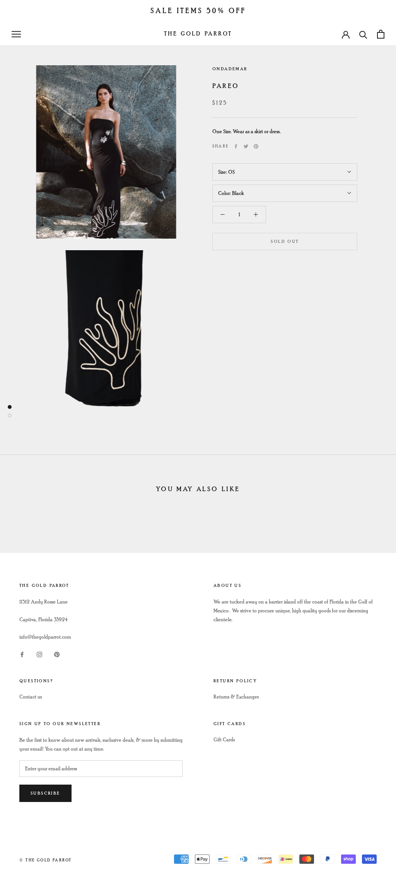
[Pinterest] (256, 146)
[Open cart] (380, 34)
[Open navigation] (16, 34)
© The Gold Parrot (45, 860)
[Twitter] (246, 146)
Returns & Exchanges (236, 696)
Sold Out (285, 241)
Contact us (30, 696)
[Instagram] (39, 653)
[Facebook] (236, 146)
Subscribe (45, 793)
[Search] (363, 34)
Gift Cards (224, 739)
